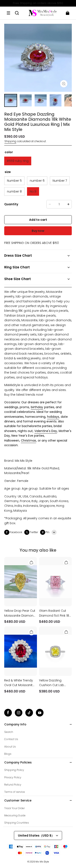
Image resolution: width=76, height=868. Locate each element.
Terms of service (14, 792)
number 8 (14, 191)
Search (8, 732)
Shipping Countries (16, 822)
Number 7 (60, 180)
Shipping (10, 141)
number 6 (37, 180)
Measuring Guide (15, 815)
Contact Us (11, 739)
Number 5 (14, 180)
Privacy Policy (12, 777)
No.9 (33, 191)
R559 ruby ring (17, 161)
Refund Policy (12, 784)
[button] (8, 13)
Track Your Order (14, 808)
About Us (10, 746)
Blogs (7, 754)
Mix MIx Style (42, 861)
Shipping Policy (14, 770)
